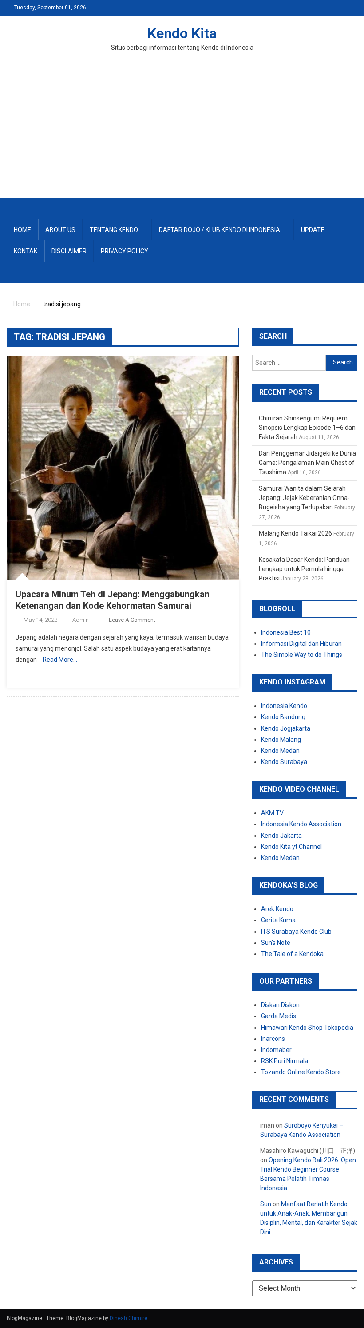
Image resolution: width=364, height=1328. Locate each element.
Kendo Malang (281, 739)
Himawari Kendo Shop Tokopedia (307, 1027)
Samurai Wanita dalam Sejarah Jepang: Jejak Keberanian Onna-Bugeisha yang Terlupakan (304, 498)
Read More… (60, 659)
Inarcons (273, 1038)
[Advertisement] (182, 131)
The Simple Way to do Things (301, 654)
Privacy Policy (124, 251)
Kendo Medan (280, 750)
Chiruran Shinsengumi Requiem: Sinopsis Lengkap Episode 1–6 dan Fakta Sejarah (307, 427)
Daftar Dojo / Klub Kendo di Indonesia (219, 229)
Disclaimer (69, 251)
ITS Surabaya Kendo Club (296, 931)
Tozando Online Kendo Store (301, 1072)
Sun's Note (275, 942)
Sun (265, 1204)
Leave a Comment (132, 619)
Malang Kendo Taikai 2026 (295, 533)
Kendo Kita (182, 33)
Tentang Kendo (114, 229)
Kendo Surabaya (284, 761)
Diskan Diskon (280, 1004)
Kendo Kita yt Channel (291, 846)
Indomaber (276, 1049)
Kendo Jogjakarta (285, 728)
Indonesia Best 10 (286, 632)
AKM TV (272, 812)
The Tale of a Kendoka (292, 953)
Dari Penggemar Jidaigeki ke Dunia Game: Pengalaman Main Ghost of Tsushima (307, 463)
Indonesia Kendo (284, 705)
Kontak (25, 251)
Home (22, 229)
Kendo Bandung (283, 716)
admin (80, 619)
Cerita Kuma (278, 920)
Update (312, 229)
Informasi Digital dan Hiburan (301, 643)
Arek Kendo (277, 908)
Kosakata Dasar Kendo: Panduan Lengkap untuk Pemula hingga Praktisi (304, 569)
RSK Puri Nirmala (284, 1060)
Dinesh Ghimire (128, 1318)
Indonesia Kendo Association (301, 824)
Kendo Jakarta (281, 835)
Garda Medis (278, 1016)
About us (60, 229)
